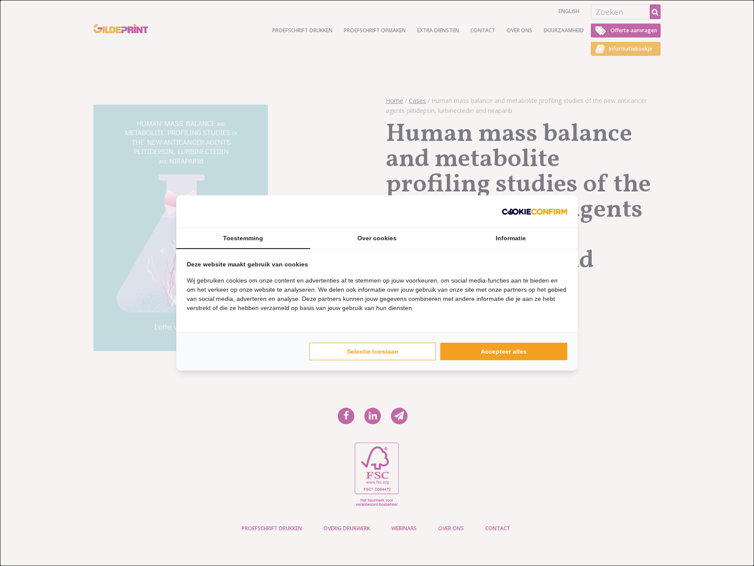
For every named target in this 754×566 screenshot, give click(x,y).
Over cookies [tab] (377, 238)
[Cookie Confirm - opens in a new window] (534, 211)
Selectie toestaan (372, 351)
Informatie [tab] (511, 238)
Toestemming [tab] (243, 238)
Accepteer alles (504, 351)
